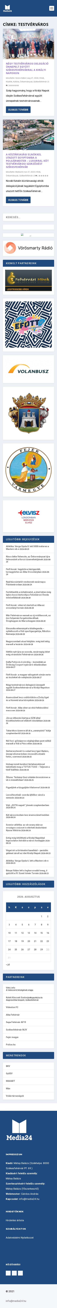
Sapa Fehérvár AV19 (16, 1022)
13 (29, 933)
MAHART (10, 1081)
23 (48, 941)
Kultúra (16, 82)
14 (35, 933)
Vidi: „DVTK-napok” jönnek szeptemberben (27, 805)
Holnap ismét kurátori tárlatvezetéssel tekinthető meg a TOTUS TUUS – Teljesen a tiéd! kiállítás (28, 767)
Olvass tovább (18, 109)
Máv (8, 1088)
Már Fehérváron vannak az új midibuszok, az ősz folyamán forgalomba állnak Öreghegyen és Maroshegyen (28, 618)
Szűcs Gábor (20, 78)
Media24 (19, 172)
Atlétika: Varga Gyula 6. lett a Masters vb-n (27, 861)
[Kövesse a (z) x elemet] (20, 1273)
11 (16, 933)
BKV (8, 1066)
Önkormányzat (26, 82)
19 (22, 941)
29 (41, 949)
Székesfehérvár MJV (16, 1029)
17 (9, 941)
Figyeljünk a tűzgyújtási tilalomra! (23, 787)
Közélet (9, 82)
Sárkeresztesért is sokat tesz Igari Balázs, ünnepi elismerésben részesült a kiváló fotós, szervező (27, 754)
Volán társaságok (15, 1096)
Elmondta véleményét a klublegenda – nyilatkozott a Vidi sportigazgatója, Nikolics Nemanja (28, 631)
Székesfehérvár (40, 82)
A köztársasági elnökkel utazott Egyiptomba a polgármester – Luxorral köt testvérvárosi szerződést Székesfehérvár (27, 161)
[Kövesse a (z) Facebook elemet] (8, 1273)
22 (41, 941)
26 (22, 949)
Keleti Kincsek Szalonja (17, 997)
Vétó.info (10, 988)
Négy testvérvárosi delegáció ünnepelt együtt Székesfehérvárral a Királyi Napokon (27, 68)
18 (16, 941)
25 (16, 949)
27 (29, 949)
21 (35, 941)
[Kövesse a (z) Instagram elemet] (14, 1273)
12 (22, 933)
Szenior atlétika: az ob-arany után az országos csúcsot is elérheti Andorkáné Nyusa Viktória (26, 828)
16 (48, 933)
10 (9, 933)
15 (41, 933)
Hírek (42, 78)
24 (9, 949)
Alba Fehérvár (13, 1015)
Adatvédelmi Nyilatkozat (20, 1237)
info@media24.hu (29, 1198)
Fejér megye (12, 1037)
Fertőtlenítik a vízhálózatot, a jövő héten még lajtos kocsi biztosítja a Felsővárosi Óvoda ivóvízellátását (28, 595)
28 (35, 949)
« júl (8, 964)
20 (29, 941)
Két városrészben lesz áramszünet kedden (27, 815)
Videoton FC (12, 1007)
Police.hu (11, 1044)
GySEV (9, 1073)
